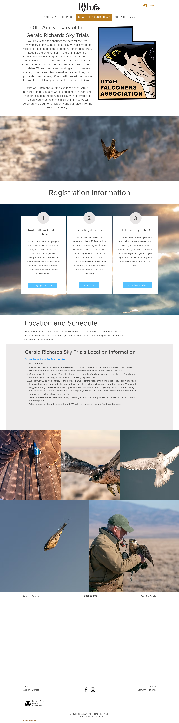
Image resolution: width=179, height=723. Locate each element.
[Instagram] (93, 690)
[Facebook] (86, 690)
